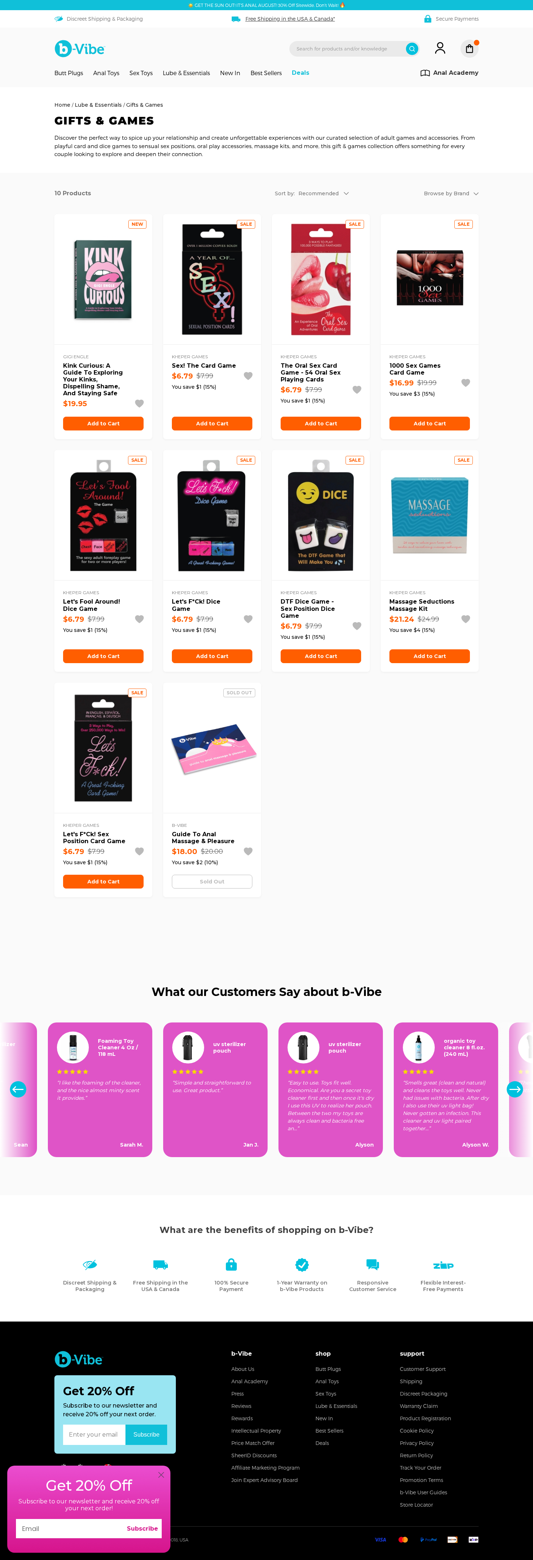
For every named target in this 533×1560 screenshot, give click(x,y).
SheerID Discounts (254, 1455)
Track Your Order (420, 1468)
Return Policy (416, 1455)
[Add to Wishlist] (139, 404)
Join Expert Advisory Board (264, 1480)
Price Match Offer (252, 1443)
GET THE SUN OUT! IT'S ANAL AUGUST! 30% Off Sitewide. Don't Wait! (266, 5)
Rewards (242, 1418)
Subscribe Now (146, 1435)
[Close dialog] (161, 1475)
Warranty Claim (419, 1406)
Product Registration (425, 1418)
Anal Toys (106, 73)
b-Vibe (241, 1353)
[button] (515, 1089)
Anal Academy (249, 1381)
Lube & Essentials (186, 73)
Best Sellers (266, 73)
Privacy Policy (417, 1443)
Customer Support (423, 1369)
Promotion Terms (421, 1480)
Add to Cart (103, 423)
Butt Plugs (68, 73)
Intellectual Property (256, 1431)
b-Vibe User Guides (423, 1492)
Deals (300, 73)
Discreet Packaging (423, 1393)
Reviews (241, 1406)
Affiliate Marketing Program (265, 1468)
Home (62, 105)
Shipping (411, 1381)
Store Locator (416, 1505)
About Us (242, 1369)
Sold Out (212, 881)
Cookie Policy (417, 1431)
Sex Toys (141, 73)
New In (230, 73)
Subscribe (142, 1528)
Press (237, 1393)
